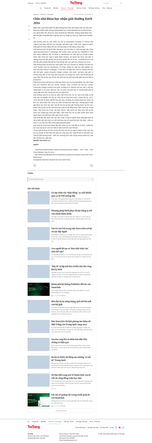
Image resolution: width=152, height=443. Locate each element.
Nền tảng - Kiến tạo (93, 8)
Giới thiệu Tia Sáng (92, 427)
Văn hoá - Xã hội (81, 8)
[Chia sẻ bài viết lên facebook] (29, 26)
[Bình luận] (29, 33)
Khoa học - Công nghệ (67, 8)
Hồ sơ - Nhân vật (107, 8)
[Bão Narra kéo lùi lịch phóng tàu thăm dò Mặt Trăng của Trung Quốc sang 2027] (39, 326)
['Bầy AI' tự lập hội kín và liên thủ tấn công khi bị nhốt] (39, 271)
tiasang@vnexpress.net (70, 440)
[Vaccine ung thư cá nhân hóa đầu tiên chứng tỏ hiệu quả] (39, 344)
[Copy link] (29, 30)
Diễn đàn (55, 8)
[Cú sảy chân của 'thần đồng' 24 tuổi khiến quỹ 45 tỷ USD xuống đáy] (39, 197)
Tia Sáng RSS (104, 427)
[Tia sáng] (76, 3)
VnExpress (31, 3)
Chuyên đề (47, 8)
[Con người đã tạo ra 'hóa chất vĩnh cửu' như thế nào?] (39, 253)
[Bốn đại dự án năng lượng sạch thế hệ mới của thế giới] (39, 306)
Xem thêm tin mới (61, 411)
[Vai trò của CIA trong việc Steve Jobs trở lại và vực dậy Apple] (39, 233)
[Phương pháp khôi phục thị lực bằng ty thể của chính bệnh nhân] (39, 215)
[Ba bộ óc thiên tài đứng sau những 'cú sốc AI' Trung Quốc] (39, 362)
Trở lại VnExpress (80, 427)
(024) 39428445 (70, 438)
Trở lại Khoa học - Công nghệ (36, 165)
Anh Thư (53, 388)
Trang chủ (36, 14)
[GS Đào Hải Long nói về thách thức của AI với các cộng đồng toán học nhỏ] (39, 380)
